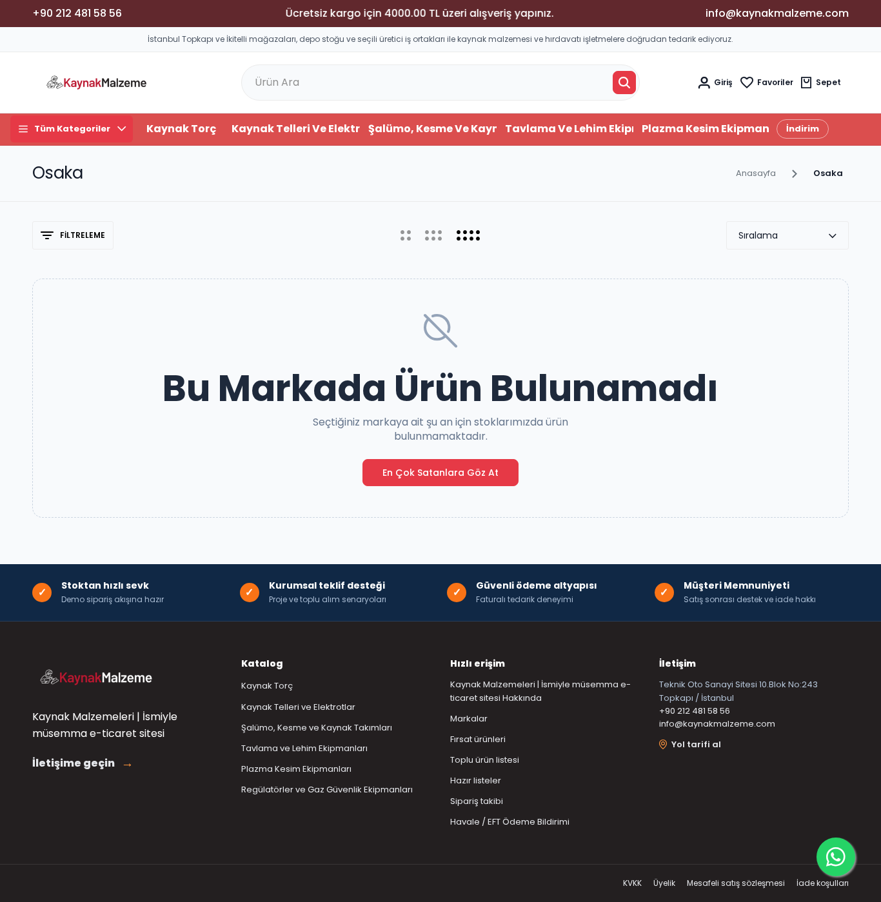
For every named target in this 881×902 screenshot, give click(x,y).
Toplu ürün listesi (484, 760)
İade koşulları (823, 882)
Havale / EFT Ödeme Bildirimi (509, 822)
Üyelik (664, 882)
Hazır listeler (475, 780)
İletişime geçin (83, 763)
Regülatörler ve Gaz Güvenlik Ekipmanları (327, 789)
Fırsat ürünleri (478, 739)
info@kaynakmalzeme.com (717, 724)
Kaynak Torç (181, 128)
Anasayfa (756, 173)
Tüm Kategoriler (72, 129)
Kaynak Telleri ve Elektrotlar (296, 128)
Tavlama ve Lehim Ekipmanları (569, 128)
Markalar (469, 718)
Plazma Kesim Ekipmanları (706, 128)
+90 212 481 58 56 (694, 711)
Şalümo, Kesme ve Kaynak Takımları (432, 128)
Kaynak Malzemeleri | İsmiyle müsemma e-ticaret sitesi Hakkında (540, 690)
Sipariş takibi (476, 801)
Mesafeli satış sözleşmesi (736, 882)
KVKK (632, 882)
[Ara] (624, 82)
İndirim (802, 129)
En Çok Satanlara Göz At (440, 472)
